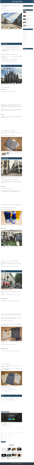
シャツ (24, 37)
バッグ (24, 44)
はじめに (24, 7)
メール (1, 436)
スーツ (24, 42)
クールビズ (24, 32)
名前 (1, 433)
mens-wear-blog (17, 1)
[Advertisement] (11, 36)
